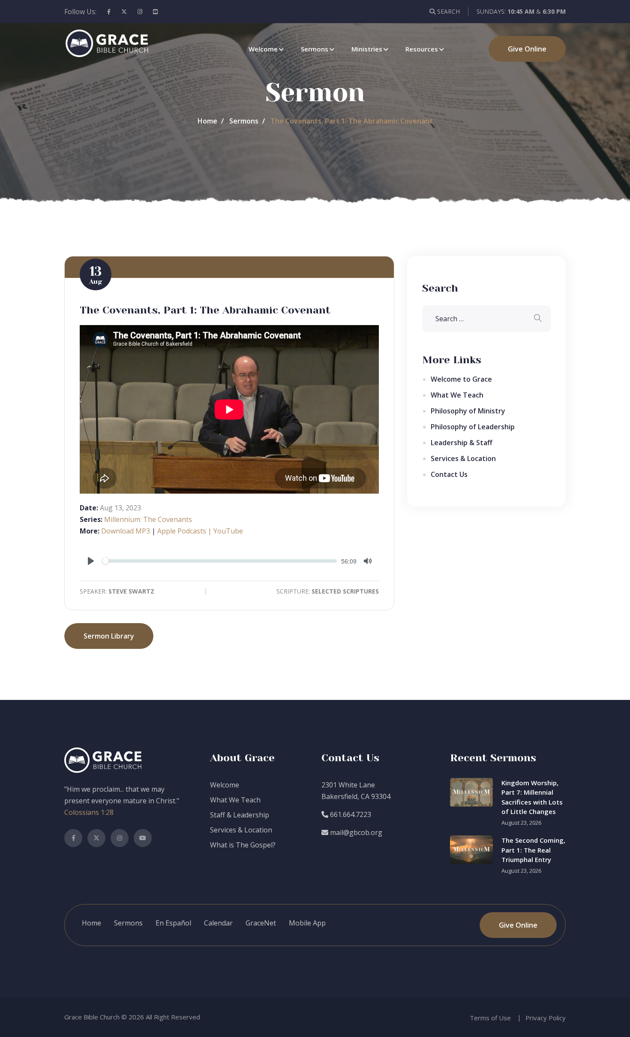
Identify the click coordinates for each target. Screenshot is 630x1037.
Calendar (218, 923)
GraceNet (261, 923)
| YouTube (224, 531)
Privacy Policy (545, 1017)
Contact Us (449, 474)
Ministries (366, 49)
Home (207, 121)
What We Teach (457, 395)
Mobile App (307, 923)
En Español (173, 923)
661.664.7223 (349, 814)
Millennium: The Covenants (148, 519)
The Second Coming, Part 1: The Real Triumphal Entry (533, 850)
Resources (421, 49)
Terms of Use (490, 1017)
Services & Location (463, 458)
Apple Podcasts (181, 531)
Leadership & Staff (461, 442)
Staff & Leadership (239, 815)
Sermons (314, 49)
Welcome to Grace (461, 379)
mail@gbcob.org (355, 832)
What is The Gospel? (243, 845)
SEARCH (447, 11)
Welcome (263, 49)
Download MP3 (125, 531)
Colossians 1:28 (89, 812)
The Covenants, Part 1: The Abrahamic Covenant (205, 310)
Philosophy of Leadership (473, 426)
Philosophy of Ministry (468, 411)
